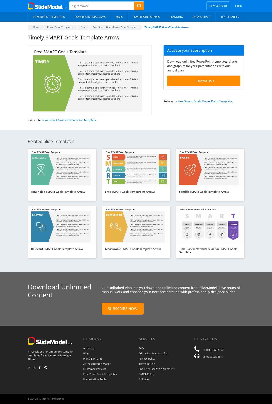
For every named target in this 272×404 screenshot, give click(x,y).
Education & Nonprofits (153, 353)
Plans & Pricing (218, 6)
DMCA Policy (146, 374)
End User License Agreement (156, 369)
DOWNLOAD (205, 81)
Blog (86, 353)
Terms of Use (147, 363)
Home (36, 27)
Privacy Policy (147, 358)
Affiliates (144, 379)
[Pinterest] (45, 368)
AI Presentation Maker (97, 363)
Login (238, 6)
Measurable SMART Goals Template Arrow (133, 249)
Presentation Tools (94, 379)
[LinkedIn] (29, 368)
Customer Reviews (94, 369)
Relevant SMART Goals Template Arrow (57, 249)
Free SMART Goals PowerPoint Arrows (130, 191)
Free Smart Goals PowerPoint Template (69, 120)
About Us (89, 348)
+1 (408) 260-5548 (213, 350)
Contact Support (212, 356)
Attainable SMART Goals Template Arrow (58, 191)
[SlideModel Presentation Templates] (47, 6)
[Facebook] (40, 368)
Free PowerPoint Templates (100, 374)
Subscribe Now (122, 308)
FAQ (141, 348)
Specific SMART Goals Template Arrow (204, 191)
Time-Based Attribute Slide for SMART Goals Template (208, 250)
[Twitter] (34, 368)
